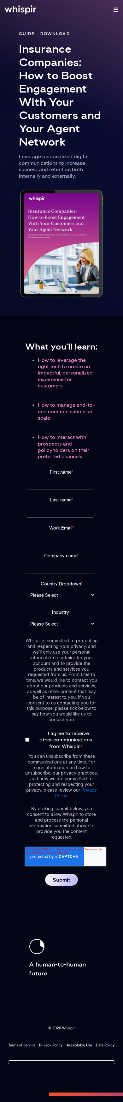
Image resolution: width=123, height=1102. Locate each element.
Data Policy (105, 1045)
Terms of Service (21, 1045)
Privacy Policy (51, 1045)
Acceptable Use (79, 1045)
